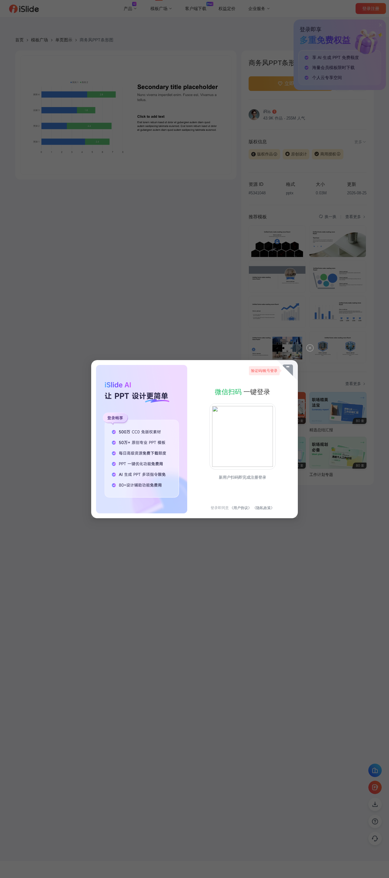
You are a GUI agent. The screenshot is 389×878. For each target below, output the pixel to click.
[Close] (310, 348)
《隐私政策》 (263, 508)
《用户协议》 (241, 508)
